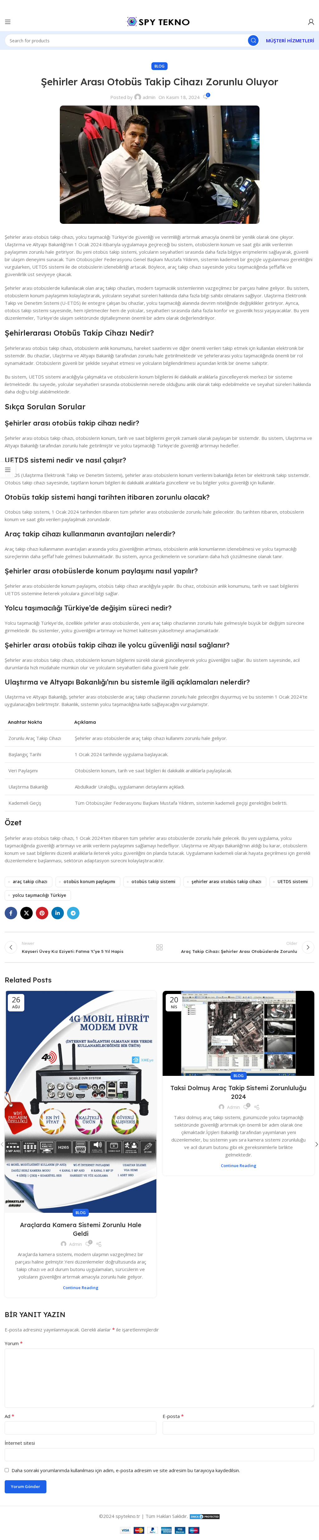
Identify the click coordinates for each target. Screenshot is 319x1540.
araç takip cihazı (30, 881)
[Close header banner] (311, 6)
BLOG (159, 66)
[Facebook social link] (11, 913)
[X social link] (26, 913)
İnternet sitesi (20, 1443)
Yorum (14, 1343)
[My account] (311, 22)
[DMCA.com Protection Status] (204, 1516)
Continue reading (80, 1287)
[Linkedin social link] (57, 913)
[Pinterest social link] (42, 913)
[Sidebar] (8, 470)
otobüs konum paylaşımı (89, 881)
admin (149, 97)
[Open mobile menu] (8, 22)
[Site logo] (159, 21)
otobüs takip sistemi (153, 881)
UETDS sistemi (293, 881)
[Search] (253, 40)
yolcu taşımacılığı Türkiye (39, 895)
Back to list (159, 947)
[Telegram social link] (73, 913)
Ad (9, 1416)
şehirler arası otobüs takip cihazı (226, 881)
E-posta (173, 1416)
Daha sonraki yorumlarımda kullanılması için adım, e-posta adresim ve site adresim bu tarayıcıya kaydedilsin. (126, 1470)
